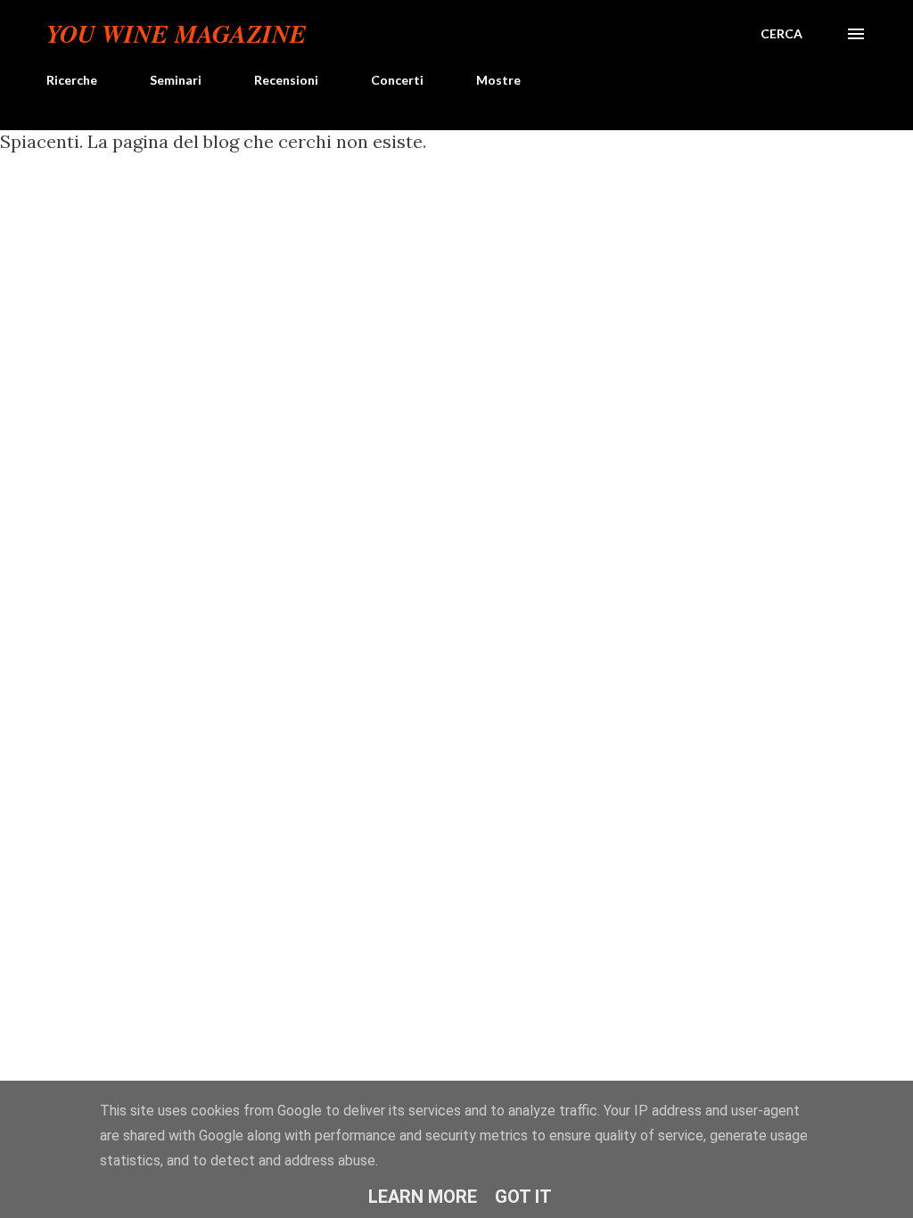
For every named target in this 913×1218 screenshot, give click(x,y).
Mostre (498, 79)
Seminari (176, 79)
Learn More (422, 1196)
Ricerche (71, 79)
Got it (523, 1196)
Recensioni (286, 79)
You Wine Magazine (176, 33)
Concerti (397, 79)
